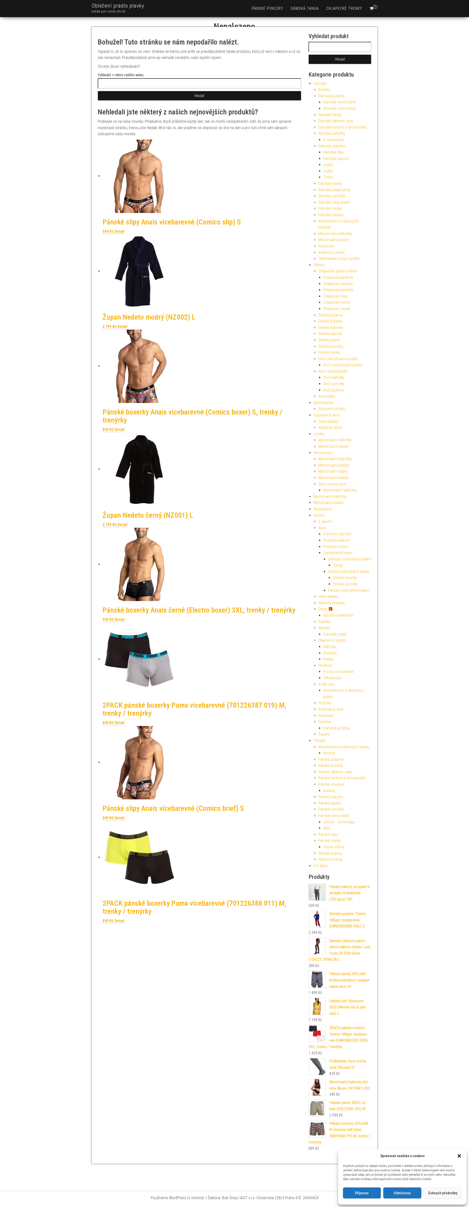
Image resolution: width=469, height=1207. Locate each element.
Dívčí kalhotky (333, 377)
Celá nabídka (328, 421)
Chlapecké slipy (335, 296)
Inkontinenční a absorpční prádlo (343, 747)
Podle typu (326, 684)
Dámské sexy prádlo (334, 202)
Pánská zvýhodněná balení (349, 590)
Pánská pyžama (330, 759)
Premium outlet (335, 546)
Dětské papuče (330, 333)
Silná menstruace (332, 484)
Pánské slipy (328, 834)
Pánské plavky (329, 803)
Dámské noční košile (339, 102)
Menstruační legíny (333, 471)
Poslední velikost (336, 540)
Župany (324, 734)
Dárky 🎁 (325, 609)
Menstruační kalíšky (333, 465)
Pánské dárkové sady (335, 772)
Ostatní (319, 515)
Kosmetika (326, 396)
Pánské (319, 740)
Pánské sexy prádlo (333, 815)
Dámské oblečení (331, 146)
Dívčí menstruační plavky (342, 365)
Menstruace (322, 452)
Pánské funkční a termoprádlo (342, 778)
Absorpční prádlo (331, 408)
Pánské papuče (330, 796)
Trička (328, 177)
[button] (459, 1155)
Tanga (338, 565)
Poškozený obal (330, 709)
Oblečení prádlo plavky (118, 6)
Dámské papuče (336, 158)
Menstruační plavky (333, 239)
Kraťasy (329, 790)
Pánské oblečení (331, 784)
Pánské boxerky (330, 765)
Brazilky (324, 89)
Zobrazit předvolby (442, 1193)
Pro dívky (320, 865)
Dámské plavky (330, 183)
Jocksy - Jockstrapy (339, 822)
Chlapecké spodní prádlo (337, 271)
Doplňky (324, 621)
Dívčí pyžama (333, 390)
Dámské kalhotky (331, 133)
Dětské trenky (329, 352)
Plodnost (325, 665)
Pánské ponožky (267, 8)
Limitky (318, 434)
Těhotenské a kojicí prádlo (338, 258)
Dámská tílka (333, 152)
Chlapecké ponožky (338, 290)
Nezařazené (322, 509)
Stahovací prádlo (331, 252)
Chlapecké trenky (344, 8)
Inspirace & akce (326, 415)
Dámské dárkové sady (335, 121)
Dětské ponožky (330, 346)
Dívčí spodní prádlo (333, 371)
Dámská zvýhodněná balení (349, 559)
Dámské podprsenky (334, 190)
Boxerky (329, 753)
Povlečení (325, 715)
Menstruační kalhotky (335, 233)
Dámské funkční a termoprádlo (342, 127)
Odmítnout (402, 1193)
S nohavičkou (333, 139)
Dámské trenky (330, 208)
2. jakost (324, 521)
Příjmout (362, 1193)
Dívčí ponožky (333, 383)
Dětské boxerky (330, 321)
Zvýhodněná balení (337, 552)
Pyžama (324, 721)
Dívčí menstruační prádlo (337, 359)
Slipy (326, 828)
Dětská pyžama (330, 315)
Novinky (324, 628)
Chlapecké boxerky (338, 283)
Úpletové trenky (330, 859)
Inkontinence (323, 402)
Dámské (319, 83)
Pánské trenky (329, 840)
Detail (119, 231)
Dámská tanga (305, 8)
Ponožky (324, 703)
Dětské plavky (329, 340)
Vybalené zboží (330, 427)
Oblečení (330, 653)
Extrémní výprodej (337, 534)
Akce (322, 527)
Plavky (328, 659)
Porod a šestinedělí (338, 671)
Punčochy (326, 246)
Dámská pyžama (331, 96)
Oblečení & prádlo (332, 640)
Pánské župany (330, 853)
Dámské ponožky (331, 196)
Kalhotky (329, 646)
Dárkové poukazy (331, 603)
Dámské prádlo (335, 634)
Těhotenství (332, 678)
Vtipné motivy (334, 847)
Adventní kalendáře (338, 615)
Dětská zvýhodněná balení (348, 571)
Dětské (318, 265)
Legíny (328, 164)
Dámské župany (330, 214)
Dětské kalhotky (330, 327)
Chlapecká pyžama (338, 277)
